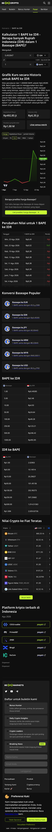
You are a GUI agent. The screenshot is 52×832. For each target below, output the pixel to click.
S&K (7, 828)
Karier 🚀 (8, 788)
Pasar (35, 9)
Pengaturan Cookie (38, 828)
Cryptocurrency (33, 784)
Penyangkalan (23, 828)
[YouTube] (11, 691)
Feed (4, 9)
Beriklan (44, 9)
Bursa (29, 788)
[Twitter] (6, 691)
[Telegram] (17, 691)
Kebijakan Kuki (11, 814)
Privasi (13, 828)
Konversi (5, 28)
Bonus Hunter (24, 9)
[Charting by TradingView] (5, 185)
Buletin (12, 9)
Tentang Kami (10, 784)
